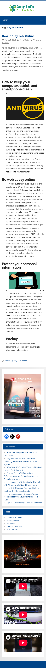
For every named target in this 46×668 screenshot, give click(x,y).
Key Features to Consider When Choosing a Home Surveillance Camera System (21, 461)
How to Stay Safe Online (18, 36)
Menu (5, 20)
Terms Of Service (14, 526)
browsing (9, 361)
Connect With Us (14, 517)
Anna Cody (24, 40)
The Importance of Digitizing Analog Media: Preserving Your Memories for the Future (22, 497)
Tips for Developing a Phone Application (24, 503)
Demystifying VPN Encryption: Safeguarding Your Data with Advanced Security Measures (21, 476)
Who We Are (12, 529)
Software (11, 523)
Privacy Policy (13, 520)
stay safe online (20, 361)
